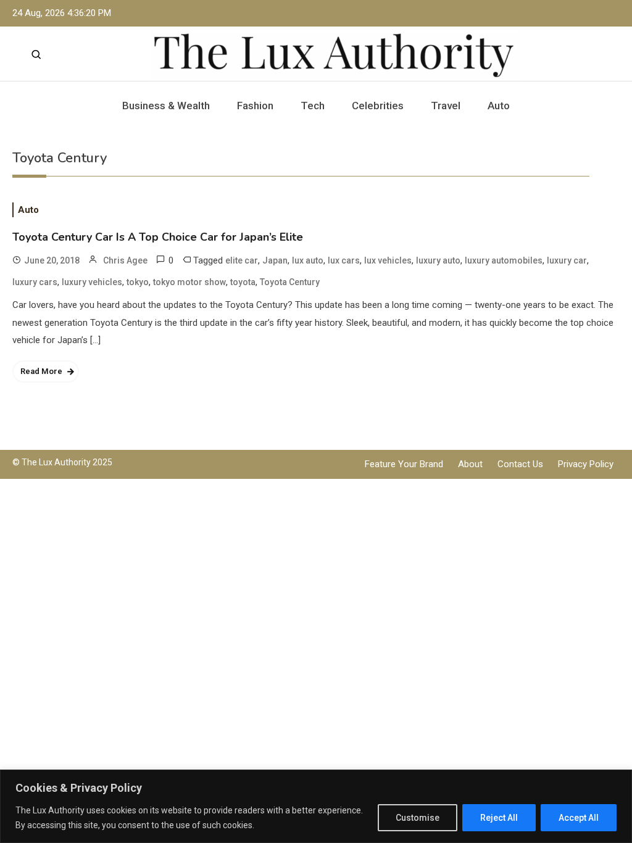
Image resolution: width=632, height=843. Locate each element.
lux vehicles (388, 260)
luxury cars (34, 282)
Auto (499, 105)
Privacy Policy (585, 464)
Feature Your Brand (404, 464)
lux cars (344, 260)
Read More (41, 371)
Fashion (255, 105)
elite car (241, 260)
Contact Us (520, 464)
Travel (445, 105)
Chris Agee (125, 260)
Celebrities (378, 105)
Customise (417, 818)
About (470, 464)
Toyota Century (290, 282)
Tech (313, 105)
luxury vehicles (92, 282)
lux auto (307, 260)
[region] (316, 806)
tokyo (138, 282)
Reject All (499, 818)
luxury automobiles (504, 260)
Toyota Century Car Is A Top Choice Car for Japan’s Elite (157, 237)
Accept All (579, 818)
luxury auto (438, 260)
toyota (243, 282)
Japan (275, 260)
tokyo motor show (189, 282)
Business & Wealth (166, 105)
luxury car (567, 260)
